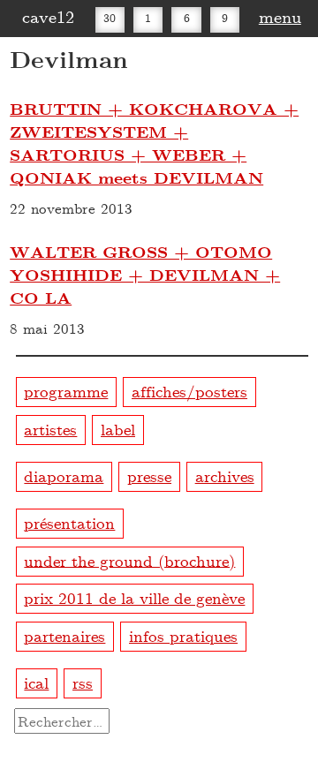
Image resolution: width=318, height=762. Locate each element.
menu (280, 16)
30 (109, 18)
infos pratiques (183, 635)
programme (66, 391)
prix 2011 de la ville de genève (134, 597)
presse (149, 475)
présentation (69, 522)
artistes (50, 429)
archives (224, 475)
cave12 (48, 16)
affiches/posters (189, 391)
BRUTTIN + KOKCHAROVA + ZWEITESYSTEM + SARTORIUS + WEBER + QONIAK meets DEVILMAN (154, 143)
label (118, 429)
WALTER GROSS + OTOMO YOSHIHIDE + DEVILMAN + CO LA (145, 274)
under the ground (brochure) (129, 559)
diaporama (63, 475)
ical (36, 682)
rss (82, 682)
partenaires (64, 635)
